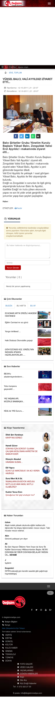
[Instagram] (41, 610)
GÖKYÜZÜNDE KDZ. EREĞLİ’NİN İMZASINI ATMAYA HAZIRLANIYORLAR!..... (19, 352)
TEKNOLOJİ (10, 654)
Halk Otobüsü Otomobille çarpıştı (19, 340)
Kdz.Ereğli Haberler (28, 683)
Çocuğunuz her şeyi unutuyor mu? (20, 495)
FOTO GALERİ (26, 664)
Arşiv (22, 676)
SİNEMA (8, 651)
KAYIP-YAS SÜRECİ (14, 437)
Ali (6, 543)
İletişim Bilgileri (11, 621)
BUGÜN (8, 305)
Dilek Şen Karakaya (14, 434)
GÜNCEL (9, 641)
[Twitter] (21, 136)
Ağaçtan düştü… (23, 67)
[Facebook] (16, 136)
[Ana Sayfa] (13, 602)
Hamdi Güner (11, 445)
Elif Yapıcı (10, 467)
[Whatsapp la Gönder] (33, 136)
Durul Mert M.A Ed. (14, 478)
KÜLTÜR (9, 644)
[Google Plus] (50, 610)
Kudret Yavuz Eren (14, 492)
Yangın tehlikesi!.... (13, 331)
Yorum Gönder (13, 267)
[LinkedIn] (27, 136)
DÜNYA (8, 660)
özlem (7, 522)
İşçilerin (8, 563)
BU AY (33, 305)
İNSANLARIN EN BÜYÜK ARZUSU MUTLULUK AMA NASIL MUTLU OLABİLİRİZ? (20, 484)
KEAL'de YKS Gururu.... (14, 410)
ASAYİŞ (8, 634)
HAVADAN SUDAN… (14, 462)
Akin (7, 535)
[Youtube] (46, 610)
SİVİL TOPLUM (15, 72)
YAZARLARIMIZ (27, 670)
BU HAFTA (21, 305)
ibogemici (9, 568)
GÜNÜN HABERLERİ (29, 673)
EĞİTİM (8, 638)
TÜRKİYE (9, 657)
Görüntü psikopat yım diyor (16, 538)
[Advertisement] (27, 36)
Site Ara (23, 680)
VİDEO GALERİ (26, 667)
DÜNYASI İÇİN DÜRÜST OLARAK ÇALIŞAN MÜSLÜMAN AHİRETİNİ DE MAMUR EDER (22, 451)
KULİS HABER (11, 647)
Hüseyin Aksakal (13, 459)
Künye (7, 624)
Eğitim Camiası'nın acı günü (16, 322)
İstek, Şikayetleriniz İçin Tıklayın (13, 628)
